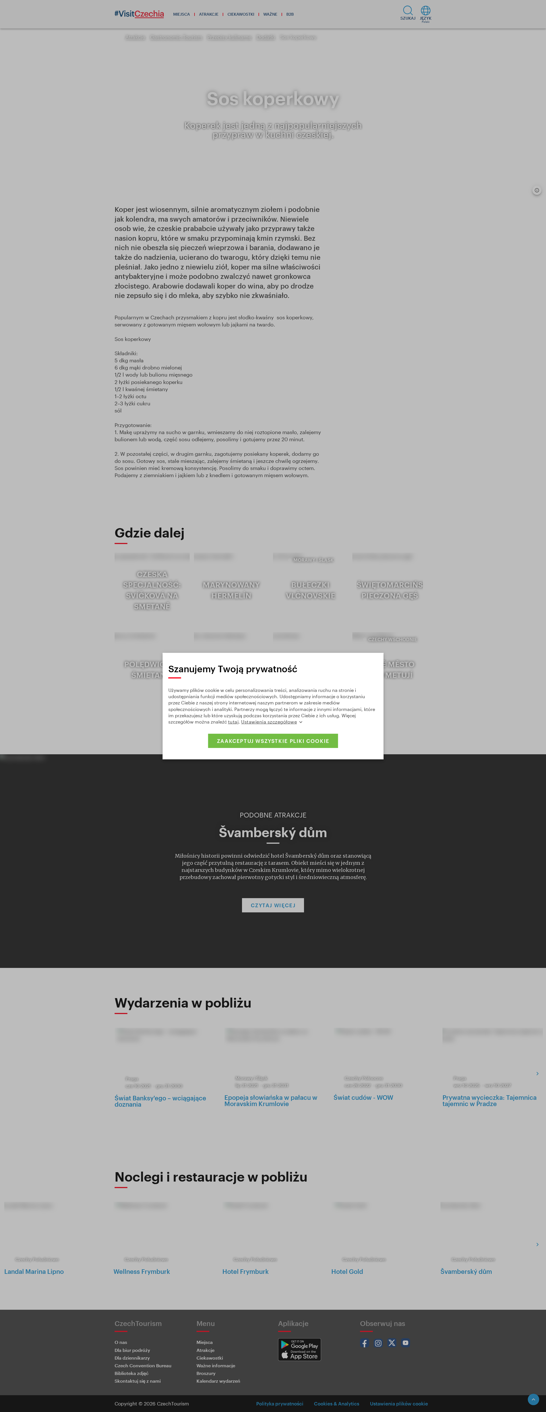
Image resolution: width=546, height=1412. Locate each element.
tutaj (233, 721)
